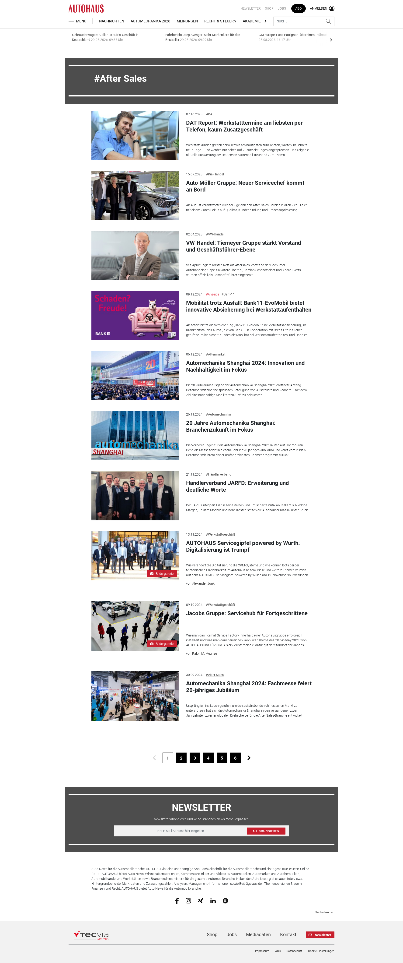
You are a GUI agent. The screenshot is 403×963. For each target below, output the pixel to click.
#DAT (210, 114)
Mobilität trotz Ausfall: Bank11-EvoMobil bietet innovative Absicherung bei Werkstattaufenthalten (248, 306)
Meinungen (187, 21)
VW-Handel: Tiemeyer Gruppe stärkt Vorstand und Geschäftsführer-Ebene (243, 246)
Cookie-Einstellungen (321, 951)
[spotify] (225, 900)
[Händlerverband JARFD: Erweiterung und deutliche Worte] (135, 495)
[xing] (200, 900)
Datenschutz (294, 951)
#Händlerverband (218, 474)
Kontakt (288, 934)
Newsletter (250, 8)
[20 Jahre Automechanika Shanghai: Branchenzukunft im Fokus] (135, 435)
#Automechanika (218, 414)
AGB (278, 951)
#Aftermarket (216, 354)
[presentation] (330, 40)
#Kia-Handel (215, 174)
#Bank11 (228, 294)
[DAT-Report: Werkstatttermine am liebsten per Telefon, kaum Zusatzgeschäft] (135, 135)
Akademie (252, 21)
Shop (269, 8)
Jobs (282, 8)
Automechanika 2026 (150, 21)
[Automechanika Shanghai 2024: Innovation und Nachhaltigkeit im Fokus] (135, 375)
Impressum (262, 951)
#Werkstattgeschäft (220, 534)
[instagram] (188, 900)
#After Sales (215, 675)
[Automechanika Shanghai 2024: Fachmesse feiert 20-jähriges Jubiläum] (135, 696)
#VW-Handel (215, 234)
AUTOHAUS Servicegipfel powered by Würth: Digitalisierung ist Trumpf (243, 546)
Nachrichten (111, 21)
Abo (298, 8)
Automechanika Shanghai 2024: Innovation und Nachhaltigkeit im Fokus (245, 366)
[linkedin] (213, 900)
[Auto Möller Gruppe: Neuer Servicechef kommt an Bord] (135, 195)
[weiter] (249, 758)
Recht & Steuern (220, 21)
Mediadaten (258, 934)
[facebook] (177, 901)
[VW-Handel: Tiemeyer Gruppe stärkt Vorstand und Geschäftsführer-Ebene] (135, 255)
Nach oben (322, 912)
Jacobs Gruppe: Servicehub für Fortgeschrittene (247, 613)
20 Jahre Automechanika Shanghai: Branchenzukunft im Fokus (230, 426)
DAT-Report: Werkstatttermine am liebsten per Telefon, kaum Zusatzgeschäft (244, 126)
